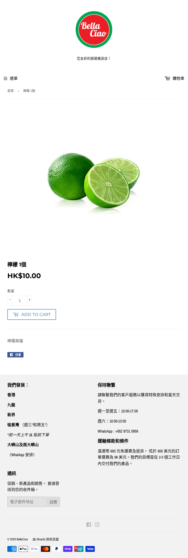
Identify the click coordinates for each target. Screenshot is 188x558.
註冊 (53, 502)
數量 (10, 291)
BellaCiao (22, 539)
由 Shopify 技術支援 (46, 539)
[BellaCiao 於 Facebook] (88, 525)
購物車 (178, 78)
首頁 (10, 91)
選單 (14, 78)
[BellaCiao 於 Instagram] (97, 525)
